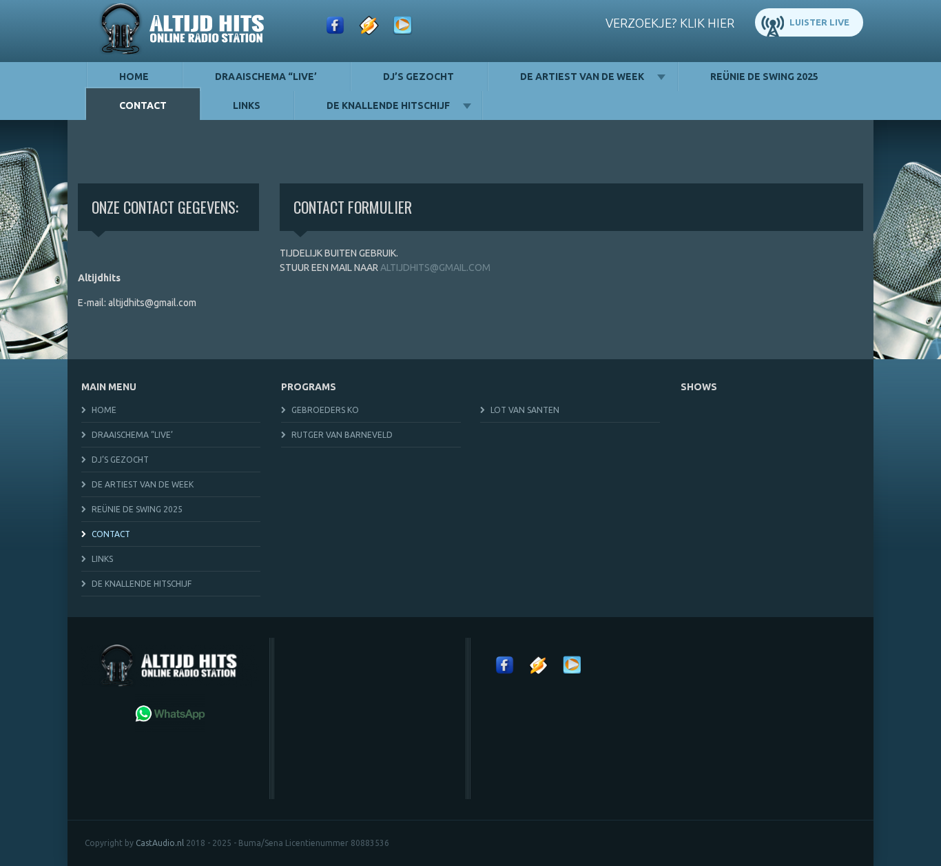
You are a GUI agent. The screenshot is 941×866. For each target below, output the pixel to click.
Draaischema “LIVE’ (266, 76)
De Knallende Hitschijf (388, 105)
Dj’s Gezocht (418, 76)
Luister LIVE (819, 22)
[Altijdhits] (184, 31)
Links (246, 105)
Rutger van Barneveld (342, 434)
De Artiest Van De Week (582, 76)
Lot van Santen (524, 409)
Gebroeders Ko (325, 409)
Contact (143, 105)
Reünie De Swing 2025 (764, 76)
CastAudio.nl (160, 842)
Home (134, 76)
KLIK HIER (707, 23)
